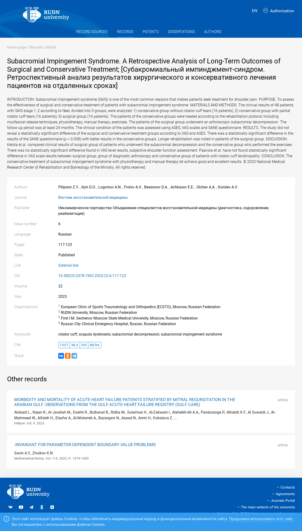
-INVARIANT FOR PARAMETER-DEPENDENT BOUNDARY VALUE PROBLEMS (85, 444)
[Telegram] (74, 356)
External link (68, 265)
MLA (74, 345)
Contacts (288, 487)
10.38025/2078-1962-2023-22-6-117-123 (92, 276)
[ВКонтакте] (61, 356)
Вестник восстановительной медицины (93, 197)
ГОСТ (64, 345)
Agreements (285, 494)
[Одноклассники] (68, 356)
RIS (84, 345)
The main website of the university (268, 507)
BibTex (94, 345)
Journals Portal (283, 500)
